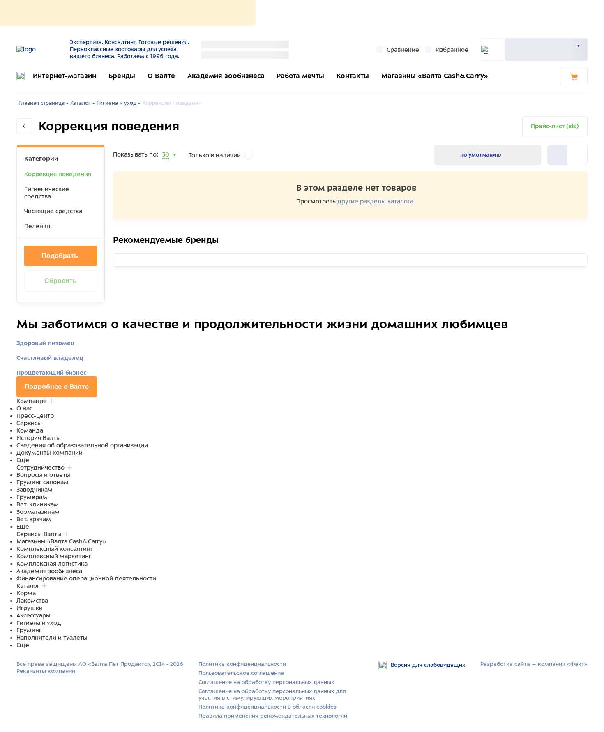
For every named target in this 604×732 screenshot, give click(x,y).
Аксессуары (33, 615)
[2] (557, 155)
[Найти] (492, 49)
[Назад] (24, 126)
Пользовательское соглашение (241, 673)
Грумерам (31, 497)
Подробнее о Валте (57, 386)
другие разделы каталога (375, 201)
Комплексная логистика (52, 563)
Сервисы (29, 423)
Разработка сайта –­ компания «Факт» (534, 664)
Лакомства (32, 600)
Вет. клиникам (37, 504)
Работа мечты (300, 75)
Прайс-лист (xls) (555, 126)
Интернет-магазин (64, 75)
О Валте (161, 75)
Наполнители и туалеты (52, 637)
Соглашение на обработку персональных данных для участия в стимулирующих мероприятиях (272, 694)
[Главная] (40, 49)
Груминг (28, 630)
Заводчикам (34, 489)
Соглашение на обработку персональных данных (266, 682)
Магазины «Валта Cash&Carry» (434, 75)
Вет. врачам (33, 519)
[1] (577, 155)
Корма (26, 593)
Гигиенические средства (46, 193)
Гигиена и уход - (118, 103)
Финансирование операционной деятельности (86, 578)
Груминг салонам (42, 482)
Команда (29, 430)
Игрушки (29, 608)
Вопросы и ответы (43, 475)
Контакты (353, 75)
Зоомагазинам (38, 512)
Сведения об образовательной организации (82, 445)
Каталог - (82, 103)
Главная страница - (43, 103)
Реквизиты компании (45, 671)
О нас (24, 408)
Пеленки (37, 226)
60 (166, 164)
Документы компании (49, 452)
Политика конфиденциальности (242, 664)
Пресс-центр (35, 415)
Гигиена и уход (38, 622)
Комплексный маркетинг (53, 556)
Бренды (121, 75)
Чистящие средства (53, 211)
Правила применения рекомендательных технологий (272, 716)
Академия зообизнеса (226, 75)
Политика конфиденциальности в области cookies (267, 707)
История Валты (38, 438)
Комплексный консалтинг (54, 549)
